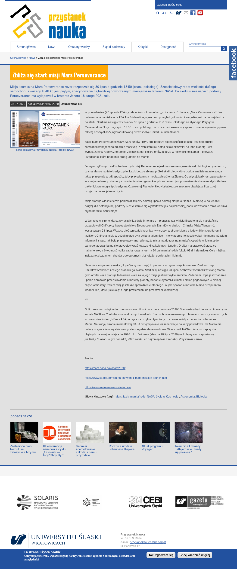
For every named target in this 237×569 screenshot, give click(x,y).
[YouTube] (200, 14)
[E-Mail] (186, 14)
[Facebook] (193, 14)
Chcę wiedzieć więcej (195, 555)
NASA (151, 396)
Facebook (233, 63)
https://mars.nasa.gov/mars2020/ (105, 368)
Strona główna (26, 47)
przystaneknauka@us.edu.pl (148, 542)
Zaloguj (161, 4)
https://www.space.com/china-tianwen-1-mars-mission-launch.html (126, 377)
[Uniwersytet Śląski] (178, 14)
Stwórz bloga (175, 4)
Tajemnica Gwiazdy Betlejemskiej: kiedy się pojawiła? (188, 449)
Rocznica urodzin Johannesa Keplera (121, 447)
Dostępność (168, 47)
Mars (118, 396)
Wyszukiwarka (197, 44)
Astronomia (188, 396)
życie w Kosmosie (167, 396)
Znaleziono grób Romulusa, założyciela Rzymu (23, 449)
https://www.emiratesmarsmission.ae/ (108, 387)
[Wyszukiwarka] (224, 48)
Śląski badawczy (114, 47)
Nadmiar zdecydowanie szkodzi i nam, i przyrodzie (86, 450)
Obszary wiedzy (79, 47)
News (52, 47)
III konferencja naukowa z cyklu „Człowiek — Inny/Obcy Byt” (54, 450)
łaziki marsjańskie (134, 396)
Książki (143, 47)
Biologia (201, 396)
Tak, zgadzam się (161, 555)
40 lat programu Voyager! (152, 447)
